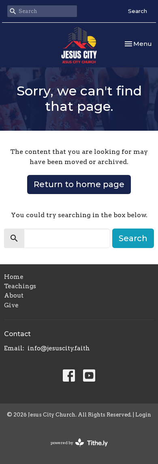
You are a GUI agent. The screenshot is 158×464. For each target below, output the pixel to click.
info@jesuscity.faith (59, 348)
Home (13, 277)
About (13, 295)
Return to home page (79, 184)
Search (137, 11)
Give (11, 305)
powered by (75, 449)
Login (143, 415)
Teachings (20, 286)
